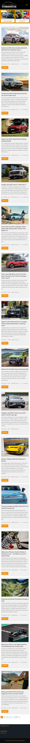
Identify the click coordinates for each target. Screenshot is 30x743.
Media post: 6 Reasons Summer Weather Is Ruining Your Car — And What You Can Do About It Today (13, 554)
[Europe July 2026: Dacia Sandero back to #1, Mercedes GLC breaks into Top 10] (15, 36)
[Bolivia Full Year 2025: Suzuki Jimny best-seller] (15, 358)
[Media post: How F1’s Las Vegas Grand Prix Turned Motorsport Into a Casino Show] (15, 633)
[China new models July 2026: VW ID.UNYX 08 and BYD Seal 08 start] (15, 495)
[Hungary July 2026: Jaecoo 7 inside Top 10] (15, 173)
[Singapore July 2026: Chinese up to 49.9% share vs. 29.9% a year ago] (15, 401)
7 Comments (25, 522)
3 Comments (25, 244)
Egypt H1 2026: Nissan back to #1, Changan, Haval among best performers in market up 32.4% (14, 323)
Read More (4, 67)
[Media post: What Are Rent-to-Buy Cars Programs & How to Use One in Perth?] (15, 680)
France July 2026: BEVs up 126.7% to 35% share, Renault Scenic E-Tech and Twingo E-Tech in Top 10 (14, 276)
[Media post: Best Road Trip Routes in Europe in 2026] (15, 588)
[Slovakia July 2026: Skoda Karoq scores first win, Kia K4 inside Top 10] (15, 82)
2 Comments (25, 197)
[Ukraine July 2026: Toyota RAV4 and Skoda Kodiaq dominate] (15, 128)
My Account (3, 733)
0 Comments (25, 64)
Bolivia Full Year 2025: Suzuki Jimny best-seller (14, 369)
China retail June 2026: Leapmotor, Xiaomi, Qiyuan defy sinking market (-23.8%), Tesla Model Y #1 (13, 228)
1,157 (16, 717)
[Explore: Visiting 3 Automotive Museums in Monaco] (15, 447)
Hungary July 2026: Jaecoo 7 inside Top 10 (13, 184)
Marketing (15, 570)
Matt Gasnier (16, 64)
